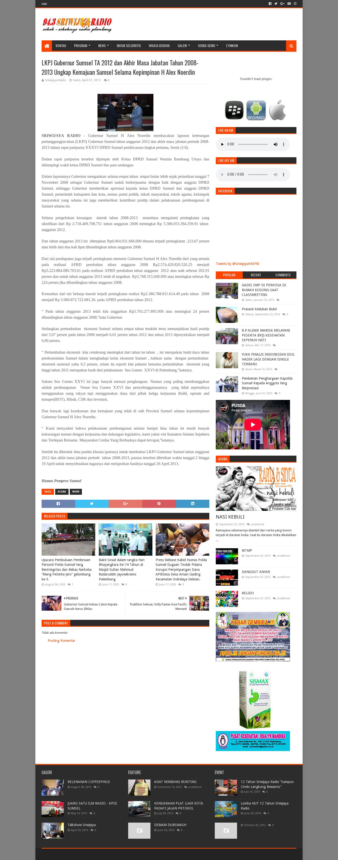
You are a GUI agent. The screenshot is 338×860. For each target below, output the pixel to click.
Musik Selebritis (129, 45)
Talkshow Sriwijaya (82, 825)
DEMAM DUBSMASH (170, 825)
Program (80, 45)
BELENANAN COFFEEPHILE (89, 782)
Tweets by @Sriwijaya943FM (237, 264)
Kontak (61, 45)
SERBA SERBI (206, 45)
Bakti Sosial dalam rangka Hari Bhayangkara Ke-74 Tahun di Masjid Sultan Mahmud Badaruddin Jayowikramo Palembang (122, 569)
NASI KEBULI (230, 517)
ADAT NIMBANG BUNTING (175, 782)
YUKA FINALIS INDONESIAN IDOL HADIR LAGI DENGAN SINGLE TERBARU (268, 359)
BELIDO (248, 593)
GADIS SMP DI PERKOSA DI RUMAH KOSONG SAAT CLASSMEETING (264, 290)
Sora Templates (69, 854)
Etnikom (232, 45)
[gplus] (282, 3)
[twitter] (275, 3)
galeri (182, 45)
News (102, 45)
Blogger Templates (97, 854)
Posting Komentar (61, 641)
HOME (44, 4)
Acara (62, 491)
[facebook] (270, 3)
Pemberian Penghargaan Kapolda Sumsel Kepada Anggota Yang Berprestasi (267, 383)
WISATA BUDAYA (159, 45)
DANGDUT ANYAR (256, 572)
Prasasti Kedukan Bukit (259, 309)
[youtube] (289, 3)
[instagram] (294, 3)
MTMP (247, 550)
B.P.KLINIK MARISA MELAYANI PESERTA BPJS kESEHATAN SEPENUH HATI (266, 335)
